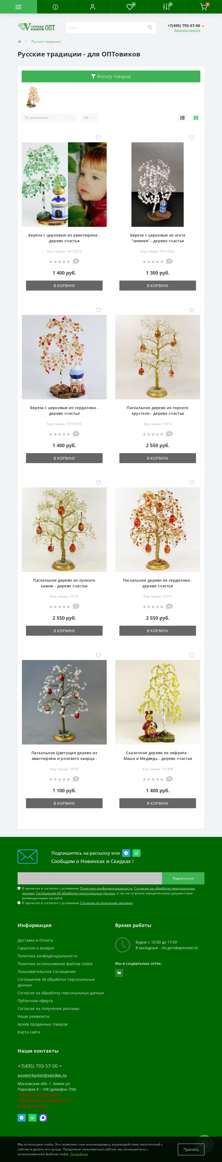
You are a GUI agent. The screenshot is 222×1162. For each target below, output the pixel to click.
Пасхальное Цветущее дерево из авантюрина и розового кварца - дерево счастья (64, 758)
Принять (191, 1149)
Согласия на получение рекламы (106, 903)
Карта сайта (29, 1032)
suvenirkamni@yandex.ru (42, 1075)
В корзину (64, 285)
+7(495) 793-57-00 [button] (38, 1066)
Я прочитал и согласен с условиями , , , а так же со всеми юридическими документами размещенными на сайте (108, 893)
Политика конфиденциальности (47, 955)
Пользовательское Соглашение (47, 971)
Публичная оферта (35, 1000)
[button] (92, 7)
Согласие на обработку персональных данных (61, 992)
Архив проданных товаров (42, 1024)
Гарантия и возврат (36, 948)
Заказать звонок (187, 30)
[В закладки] (98, 138)
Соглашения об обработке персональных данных (75, 893)
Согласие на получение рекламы (48, 1008)
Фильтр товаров (113, 76)
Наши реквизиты (34, 1016)
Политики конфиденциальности (106, 888)
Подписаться (183, 878)
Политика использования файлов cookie (55, 963)
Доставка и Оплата (35, 940)
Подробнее (79, 1154)
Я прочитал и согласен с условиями (77, 903)
